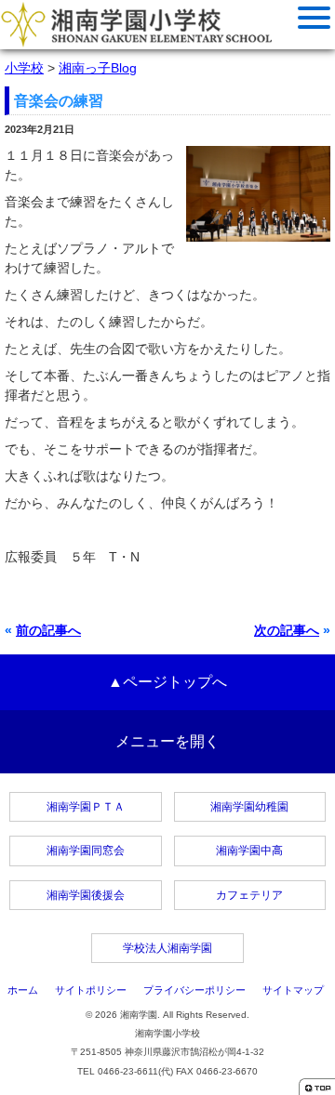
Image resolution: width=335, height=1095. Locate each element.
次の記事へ (286, 630)
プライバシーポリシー (194, 990)
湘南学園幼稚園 (249, 806)
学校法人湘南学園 (167, 948)
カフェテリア (249, 895)
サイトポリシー (91, 990)
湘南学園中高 (249, 850)
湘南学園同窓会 (86, 850)
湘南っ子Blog (98, 67)
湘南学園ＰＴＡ (86, 806)
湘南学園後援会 (86, 895)
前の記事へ (48, 630)
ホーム (22, 990)
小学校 (24, 67)
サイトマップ (293, 990)
